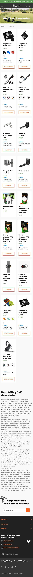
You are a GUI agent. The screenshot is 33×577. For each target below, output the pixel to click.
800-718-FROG (8, 544)
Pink (8, 98)
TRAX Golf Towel (7, 311)
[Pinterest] (2, 567)
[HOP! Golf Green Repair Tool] (8, 125)
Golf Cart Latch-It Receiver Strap (6, 278)
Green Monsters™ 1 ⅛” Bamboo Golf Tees (24, 209)
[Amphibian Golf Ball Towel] (24, 36)
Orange (12, 98)
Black (4, 52)
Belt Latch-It (24, 171)
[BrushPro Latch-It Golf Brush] (24, 80)
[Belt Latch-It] (24, 163)
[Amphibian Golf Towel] (8, 36)
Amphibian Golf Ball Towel (23, 46)
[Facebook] (5, 567)
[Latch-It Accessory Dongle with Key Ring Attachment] (24, 267)
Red (12, 52)
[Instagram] (8, 567)
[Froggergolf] (16, 5)
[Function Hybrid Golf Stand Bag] (8, 346)
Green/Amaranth (8, 319)
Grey (24, 98)
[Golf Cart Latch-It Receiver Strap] (8, 267)
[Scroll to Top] (30, 568)
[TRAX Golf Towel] (8, 303)
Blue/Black (4, 365)
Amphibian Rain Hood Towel (23, 312)
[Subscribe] (28, 510)
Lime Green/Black (12, 319)
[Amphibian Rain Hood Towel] (24, 303)
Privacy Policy (18, 573)
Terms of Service (6, 573)
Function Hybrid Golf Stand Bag (7, 356)
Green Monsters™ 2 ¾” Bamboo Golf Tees (8, 238)
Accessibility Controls (11, 554)
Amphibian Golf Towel (7, 45)
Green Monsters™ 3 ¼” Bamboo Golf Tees (24, 238)
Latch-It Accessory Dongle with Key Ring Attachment (24, 279)
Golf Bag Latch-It (22, 134)
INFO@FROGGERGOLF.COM (11, 548)
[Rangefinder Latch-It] (8, 163)
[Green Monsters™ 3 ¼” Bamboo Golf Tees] (24, 227)
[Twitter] (12, 567)
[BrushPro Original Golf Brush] (8, 80)
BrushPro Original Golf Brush (8, 90)
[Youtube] (15, 567)
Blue (8, 52)
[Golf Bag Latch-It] (24, 125)
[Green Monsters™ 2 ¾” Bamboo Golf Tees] (8, 227)
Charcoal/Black (12, 365)
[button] (29, 6)
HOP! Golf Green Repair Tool (8, 135)
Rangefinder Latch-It (7, 172)
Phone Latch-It (8, 207)
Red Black (8, 365)
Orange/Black (4, 319)
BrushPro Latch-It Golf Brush (24, 90)
